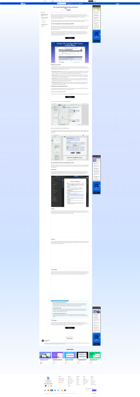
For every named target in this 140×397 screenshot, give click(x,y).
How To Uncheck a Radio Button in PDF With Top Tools (97, 28)
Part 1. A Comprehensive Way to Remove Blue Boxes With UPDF (44, 15)
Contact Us (92, 383)
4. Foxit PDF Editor (44, 22)
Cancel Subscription (93, 384)
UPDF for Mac (69, 379)
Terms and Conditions (59, 393)
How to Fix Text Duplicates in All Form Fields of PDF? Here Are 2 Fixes (97, 15)
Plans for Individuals (61, 378)
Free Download (91, 1)
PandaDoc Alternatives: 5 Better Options (96, 23)
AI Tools (69, 384)
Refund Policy (70, 393)
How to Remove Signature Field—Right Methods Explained (96, 317)
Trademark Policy (74, 393)
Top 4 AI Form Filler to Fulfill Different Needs (96, 25)
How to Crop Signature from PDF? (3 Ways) (96, 12)
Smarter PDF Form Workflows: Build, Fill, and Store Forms (97, 18)
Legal (77, 383)
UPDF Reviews (85, 379)
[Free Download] (90, 1)
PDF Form (53, 12)
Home (51, 12)
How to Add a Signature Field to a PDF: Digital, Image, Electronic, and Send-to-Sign (96, 172)
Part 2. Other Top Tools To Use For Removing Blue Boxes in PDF (44, 18)
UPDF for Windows (70, 378)
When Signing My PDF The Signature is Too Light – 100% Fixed (96, 169)
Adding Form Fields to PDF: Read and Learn (96, 325)
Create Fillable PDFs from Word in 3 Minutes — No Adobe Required (97, 177)
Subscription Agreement (64, 393)
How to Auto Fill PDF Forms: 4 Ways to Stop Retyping (96, 163)
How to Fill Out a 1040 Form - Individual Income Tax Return (97, 166)
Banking (77, 378)
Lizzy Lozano (47, 340)
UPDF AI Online (70, 383)
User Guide (92, 378)
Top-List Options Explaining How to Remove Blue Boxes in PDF (96, 315)
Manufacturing (78, 384)
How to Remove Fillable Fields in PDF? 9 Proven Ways (96, 21)
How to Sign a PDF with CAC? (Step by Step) (96, 179)
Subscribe (94, 390)
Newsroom (84, 383)
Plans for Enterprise (61, 379)
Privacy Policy (55, 393)
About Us (84, 378)
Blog (83, 384)
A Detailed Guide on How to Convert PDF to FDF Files (97, 320)
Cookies (68, 393)
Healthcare (77, 379)
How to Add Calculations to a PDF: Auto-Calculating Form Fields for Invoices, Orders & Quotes (96, 328)
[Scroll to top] (138, 395)
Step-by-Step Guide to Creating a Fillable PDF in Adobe (97, 331)
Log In (95, 1)
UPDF (45, 1)
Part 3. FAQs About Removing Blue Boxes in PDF (44, 24)
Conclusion (42, 26)
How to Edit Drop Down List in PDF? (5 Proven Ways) (96, 174)
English (94, 393)
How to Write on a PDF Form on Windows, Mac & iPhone (97, 323)
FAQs (91, 379)
